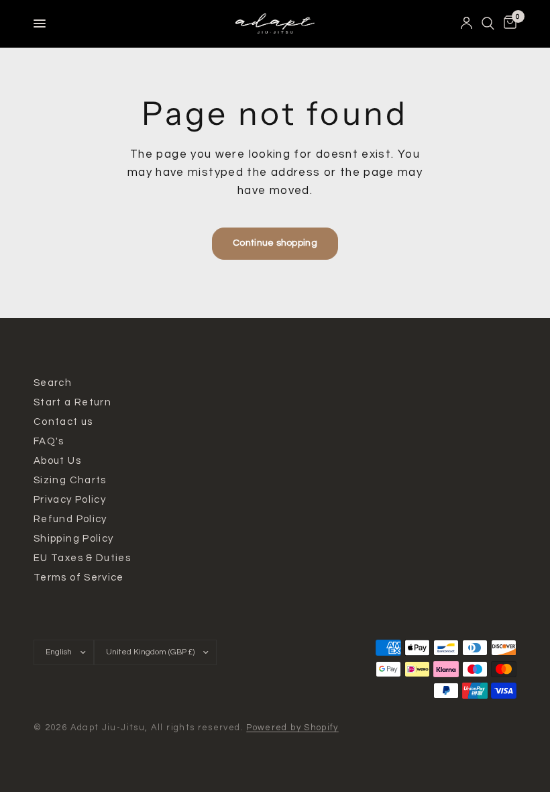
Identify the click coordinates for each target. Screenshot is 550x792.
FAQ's (49, 441)
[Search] (488, 23)
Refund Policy (70, 519)
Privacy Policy (70, 500)
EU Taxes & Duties (82, 558)
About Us (57, 461)
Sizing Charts (70, 480)
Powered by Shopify (292, 727)
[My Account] (466, 23)
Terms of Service (79, 578)
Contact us (63, 422)
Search (53, 383)
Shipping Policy (73, 539)
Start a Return (72, 402)
